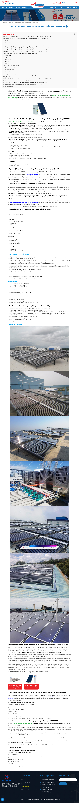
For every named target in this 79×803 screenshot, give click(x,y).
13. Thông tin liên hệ (8, 86)
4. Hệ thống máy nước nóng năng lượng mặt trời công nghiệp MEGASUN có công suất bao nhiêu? (28, 51)
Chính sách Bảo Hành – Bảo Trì (48, 782)
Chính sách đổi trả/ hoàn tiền (47, 786)
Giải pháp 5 (8, 63)
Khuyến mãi (68, 7)
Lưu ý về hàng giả (45, 791)
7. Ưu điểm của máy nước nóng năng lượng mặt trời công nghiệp (20, 75)
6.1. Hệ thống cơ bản (10, 67)
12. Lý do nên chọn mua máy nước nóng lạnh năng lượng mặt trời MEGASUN (22, 84)
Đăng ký (63, 783)
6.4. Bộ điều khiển (9, 73)
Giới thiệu (4, 7)
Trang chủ (4, 22)
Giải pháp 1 (8, 55)
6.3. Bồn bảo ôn (9, 71)
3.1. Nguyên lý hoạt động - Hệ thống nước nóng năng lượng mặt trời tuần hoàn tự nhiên (27, 47)
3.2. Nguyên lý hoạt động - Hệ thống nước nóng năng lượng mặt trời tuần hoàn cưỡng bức (28, 49)
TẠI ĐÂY (51, 718)
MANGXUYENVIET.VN (56, 799)
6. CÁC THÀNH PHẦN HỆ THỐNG (11, 65)
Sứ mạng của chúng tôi (46, 792)
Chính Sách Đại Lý (45, 787)
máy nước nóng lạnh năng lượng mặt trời (22, 723)
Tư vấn (56, 7)
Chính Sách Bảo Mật (46, 780)
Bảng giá (18, 7)
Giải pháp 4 (8, 61)
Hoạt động (24, 7)
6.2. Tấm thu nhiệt (9, 69)
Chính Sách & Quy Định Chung (48, 779)
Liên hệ (75, 7)
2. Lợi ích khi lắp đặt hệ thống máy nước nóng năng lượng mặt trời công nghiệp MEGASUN (26, 38)
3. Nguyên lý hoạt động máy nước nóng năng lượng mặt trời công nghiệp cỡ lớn (23, 46)
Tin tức (62, 7)
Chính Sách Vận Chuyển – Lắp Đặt (49, 784)
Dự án (51, 7)
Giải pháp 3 (8, 59)
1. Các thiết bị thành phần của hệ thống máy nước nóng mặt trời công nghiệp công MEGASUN (27, 36)
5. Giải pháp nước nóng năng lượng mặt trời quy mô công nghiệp (20, 53)
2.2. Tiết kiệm (8, 42)
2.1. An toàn (8, 40)
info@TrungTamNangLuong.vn (29, 782)
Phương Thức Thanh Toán (47, 789)
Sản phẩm (11, 7)
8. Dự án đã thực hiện (8, 76)
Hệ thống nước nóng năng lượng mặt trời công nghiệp (26, 22)
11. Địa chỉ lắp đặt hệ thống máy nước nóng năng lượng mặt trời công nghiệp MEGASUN (25, 82)
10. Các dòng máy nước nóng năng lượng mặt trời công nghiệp (19, 80)
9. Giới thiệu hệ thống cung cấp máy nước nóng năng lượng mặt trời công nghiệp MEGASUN (27, 78)
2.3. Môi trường (8, 44)
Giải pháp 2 (8, 57)
